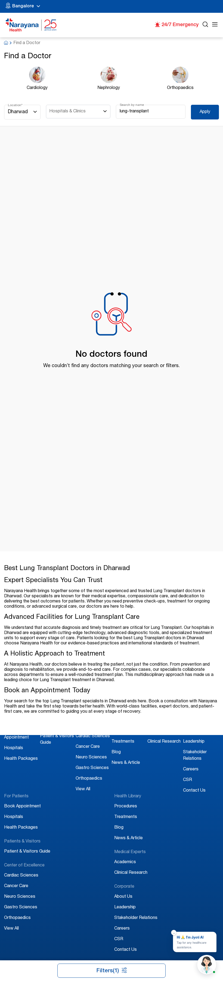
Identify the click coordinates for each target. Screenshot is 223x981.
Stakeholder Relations (135, 918)
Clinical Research (164, 742)
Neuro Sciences (91, 757)
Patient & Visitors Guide (27, 852)
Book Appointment (22, 806)
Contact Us (194, 791)
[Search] (205, 25)
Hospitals (13, 748)
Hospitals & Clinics (67, 111)
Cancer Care (88, 747)
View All (83, 789)
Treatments (123, 742)
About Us (192, 731)
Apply (205, 112)
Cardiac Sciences (93, 736)
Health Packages (21, 759)
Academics (158, 731)
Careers (191, 769)
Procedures (123, 731)
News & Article (126, 763)
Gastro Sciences (92, 768)
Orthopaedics (89, 779)
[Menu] (215, 25)
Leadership (194, 742)
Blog (116, 752)
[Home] (31, 25)
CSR (187, 780)
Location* (15, 105)
